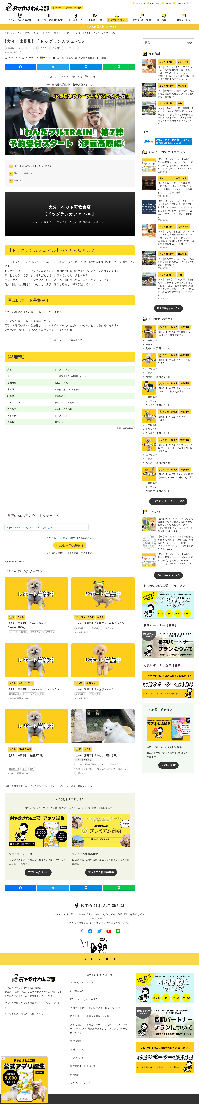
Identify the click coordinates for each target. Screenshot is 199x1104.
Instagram (141, 3)
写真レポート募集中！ (23, 173)
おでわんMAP (168, 765)
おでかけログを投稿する (69, 545)
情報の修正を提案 (125, 428)
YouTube (180, 3)
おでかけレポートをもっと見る (168, 501)
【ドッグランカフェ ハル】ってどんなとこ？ (32, 166)
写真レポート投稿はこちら (69, 340)
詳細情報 (17, 180)
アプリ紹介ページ (38, 872)
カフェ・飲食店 (65, 57)
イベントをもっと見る (168, 575)
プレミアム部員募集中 (101, 872)
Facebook (155, 3)
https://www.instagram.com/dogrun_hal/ (30, 527)
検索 (189, 42)
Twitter (168, 3)
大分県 (103, 57)
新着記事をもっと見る (168, 308)
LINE (192, 3)
